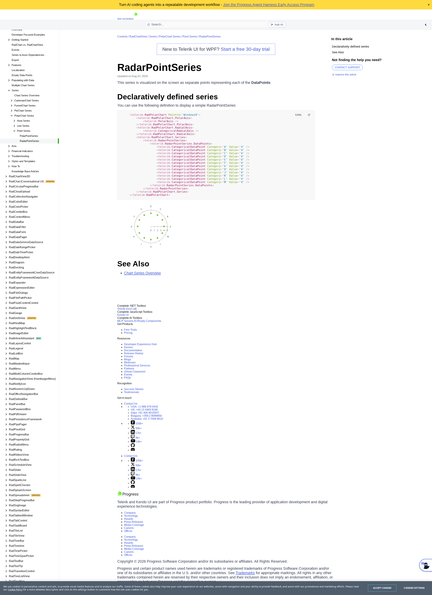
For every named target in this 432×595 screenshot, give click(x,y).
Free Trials (130, 329)
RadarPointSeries (29, 141)
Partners (129, 368)
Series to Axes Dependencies (28, 54)
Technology (131, 515)
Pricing (128, 332)
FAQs (127, 377)
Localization (18, 70)
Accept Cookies (382, 587)
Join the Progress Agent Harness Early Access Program (268, 5)
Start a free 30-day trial (245, 49)
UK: (144, 409)
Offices (128, 531)
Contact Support (347, 67)
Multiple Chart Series (23, 85)
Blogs (127, 359)
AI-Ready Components (147, 321)
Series (153, 36)
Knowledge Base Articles (25, 171)
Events (15, 49)
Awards (128, 518)
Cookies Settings (414, 587)
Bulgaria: (146, 415)
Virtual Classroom (134, 371)
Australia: (147, 418)
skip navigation (125, 18)
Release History (133, 353)
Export (15, 60)
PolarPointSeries (29, 135)
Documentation (133, 350)
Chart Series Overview (26, 95)
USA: (144, 406)
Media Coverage (134, 524)
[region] (216, 588)
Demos (128, 347)
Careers (129, 528)
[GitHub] (133, 446)
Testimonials (131, 392)
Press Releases (133, 521)
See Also (133, 263)
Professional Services (137, 365)
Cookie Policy (15, 589)
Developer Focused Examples (28, 34)
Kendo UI (123, 314)
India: (145, 412)
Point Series (189, 36)
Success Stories (133, 389)
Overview (17, 29)
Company (130, 512)
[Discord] (133, 450)
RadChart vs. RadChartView (27, 44)
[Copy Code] (309, 115)
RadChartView (138, 36)
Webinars (130, 362)
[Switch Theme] (426, 24)
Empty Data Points (22, 75)
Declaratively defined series (167, 96)
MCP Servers (125, 321)
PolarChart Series (169, 36)
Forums (128, 356)
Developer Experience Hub (140, 344)
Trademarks (245, 573)
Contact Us (130, 403)
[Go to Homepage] (135, 18)
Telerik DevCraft (127, 308)
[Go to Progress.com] (128, 495)
